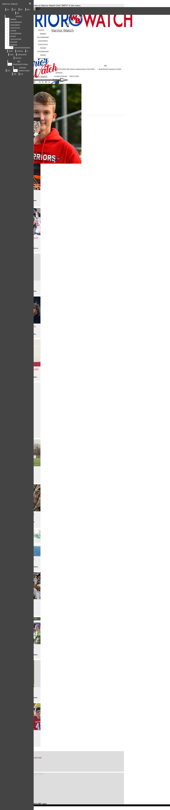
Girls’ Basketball (15, 33)
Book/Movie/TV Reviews (107, 69)
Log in (44, 803)
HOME (15, 9)
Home (9, 9)
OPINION (22, 68)
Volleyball (13, 42)
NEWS (22, 9)
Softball (13, 36)
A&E (105, 65)
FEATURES (91, 69)
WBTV (72, 76)
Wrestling (13, 45)
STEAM (118, 69)
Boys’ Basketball (43, 37)
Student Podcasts (25, 70)
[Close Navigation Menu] (30, 3)
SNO (39, 803)
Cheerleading (15, 25)
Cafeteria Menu (81, 69)
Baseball (43, 33)
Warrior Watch (10, 4)
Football (13, 30)
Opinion (72, 69)
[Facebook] (38, 764)
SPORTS (41, 30)
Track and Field (15, 39)
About (29, 9)
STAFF (76, 76)
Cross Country (15, 28)
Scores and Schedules (22, 47)
